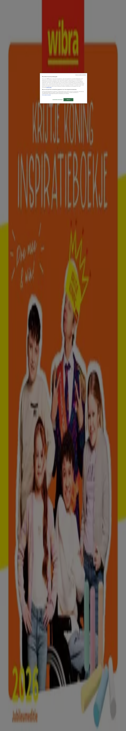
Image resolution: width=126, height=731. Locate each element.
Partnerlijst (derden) (46, 95)
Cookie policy (49, 87)
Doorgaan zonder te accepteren (80, 74)
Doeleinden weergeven (58, 99)
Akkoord (68, 99)
